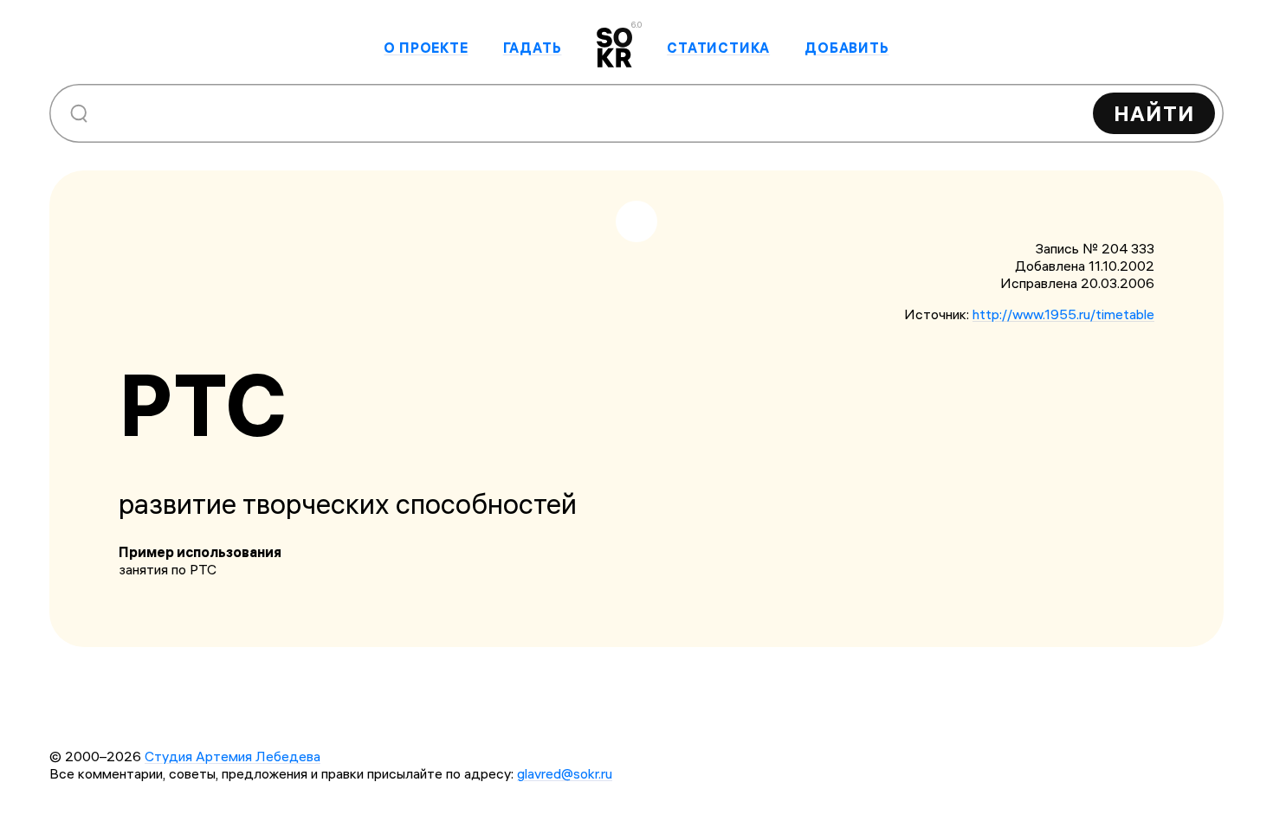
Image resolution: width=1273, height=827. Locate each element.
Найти (1154, 113)
